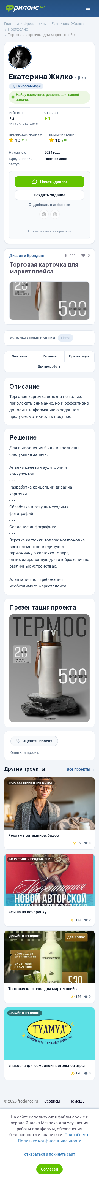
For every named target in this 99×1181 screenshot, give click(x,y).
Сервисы (52, 1101)
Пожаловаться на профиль (49, 231)
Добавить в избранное (51, 205)
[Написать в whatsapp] (55, 214)
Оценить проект (34, 741)
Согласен (49, 1169)
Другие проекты (24, 768)
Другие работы (50, 367)
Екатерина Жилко (41, 77)
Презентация (79, 356)
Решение (49, 356)
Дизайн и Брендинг (27, 255)
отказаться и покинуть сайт (49, 1154)
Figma (65, 338)
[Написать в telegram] (44, 214)
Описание (19, 356)
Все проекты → (81, 769)
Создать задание (49, 195)
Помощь (77, 1101)
